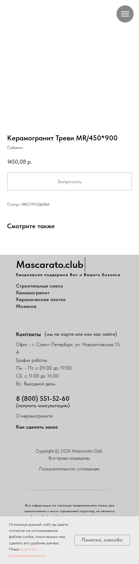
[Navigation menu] (125, 13)
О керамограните (34, 416)
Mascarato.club (49, 264)
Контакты (28, 334)
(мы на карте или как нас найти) (81, 334)
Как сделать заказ (37, 427)
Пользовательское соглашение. (70, 468)
